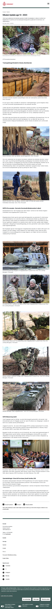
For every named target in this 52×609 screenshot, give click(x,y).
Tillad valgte (36, 599)
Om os (4, 551)
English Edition (6, 558)
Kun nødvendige (26, 599)
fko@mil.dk (8, 534)
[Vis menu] (48, 3)
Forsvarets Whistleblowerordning (9, 555)
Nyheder (4, 544)
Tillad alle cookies (45, 599)
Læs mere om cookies (6, 595)
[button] (12, 603)
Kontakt (4, 537)
